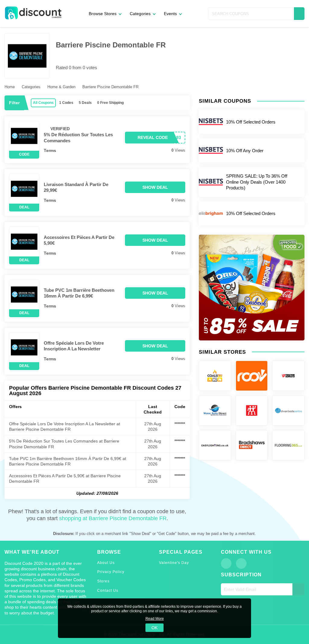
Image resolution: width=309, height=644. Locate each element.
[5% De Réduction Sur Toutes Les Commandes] (24, 136)
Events (170, 13)
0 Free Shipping (110, 103)
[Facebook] (226, 563)
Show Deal (155, 187)
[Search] (299, 13)
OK (154, 627)
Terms (50, 150)
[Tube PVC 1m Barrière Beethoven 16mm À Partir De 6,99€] (24, 294)
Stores (103, 581)
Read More (154, 618)
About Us (106, 563)
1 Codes (66, 103)
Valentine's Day (174, 563)
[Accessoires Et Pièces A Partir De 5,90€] (24, 242)
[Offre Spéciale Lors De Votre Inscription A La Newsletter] (24, 347)
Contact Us (107, 590)
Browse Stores (102, 13)
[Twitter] (241, 563)
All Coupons (43, 103)
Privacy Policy (110, 572)
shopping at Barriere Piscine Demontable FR (113, 518)
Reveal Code (153, 137)
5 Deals (85, 103)
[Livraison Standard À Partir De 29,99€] (24, 189)
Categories (140, 13)
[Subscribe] (298, 589)
